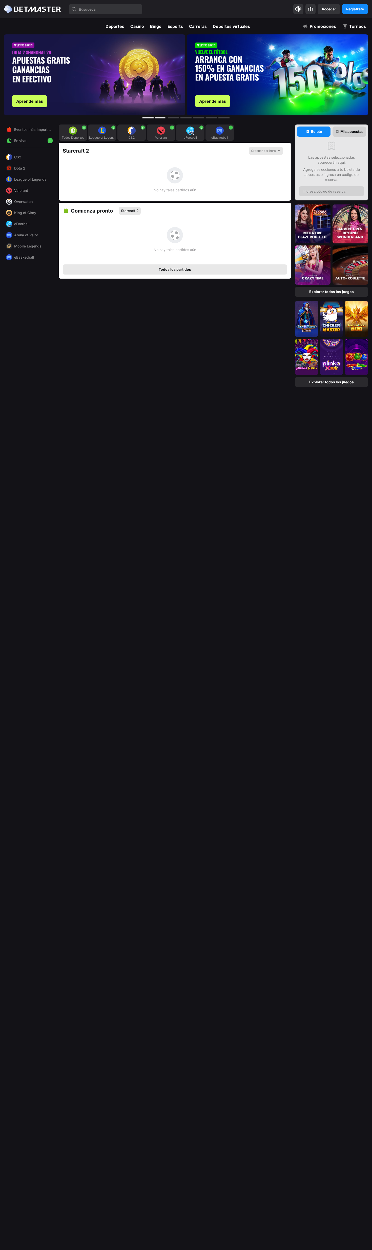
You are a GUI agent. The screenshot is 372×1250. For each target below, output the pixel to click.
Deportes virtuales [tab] (231, 26)
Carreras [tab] (198, 26)
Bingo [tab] (155, 26)
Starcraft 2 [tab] (130, 211)
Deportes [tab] (115, 26)
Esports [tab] (175, 26)
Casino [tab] (137, 26)
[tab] (313, 132)
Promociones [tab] (323, 26)
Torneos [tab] (357, 26)
